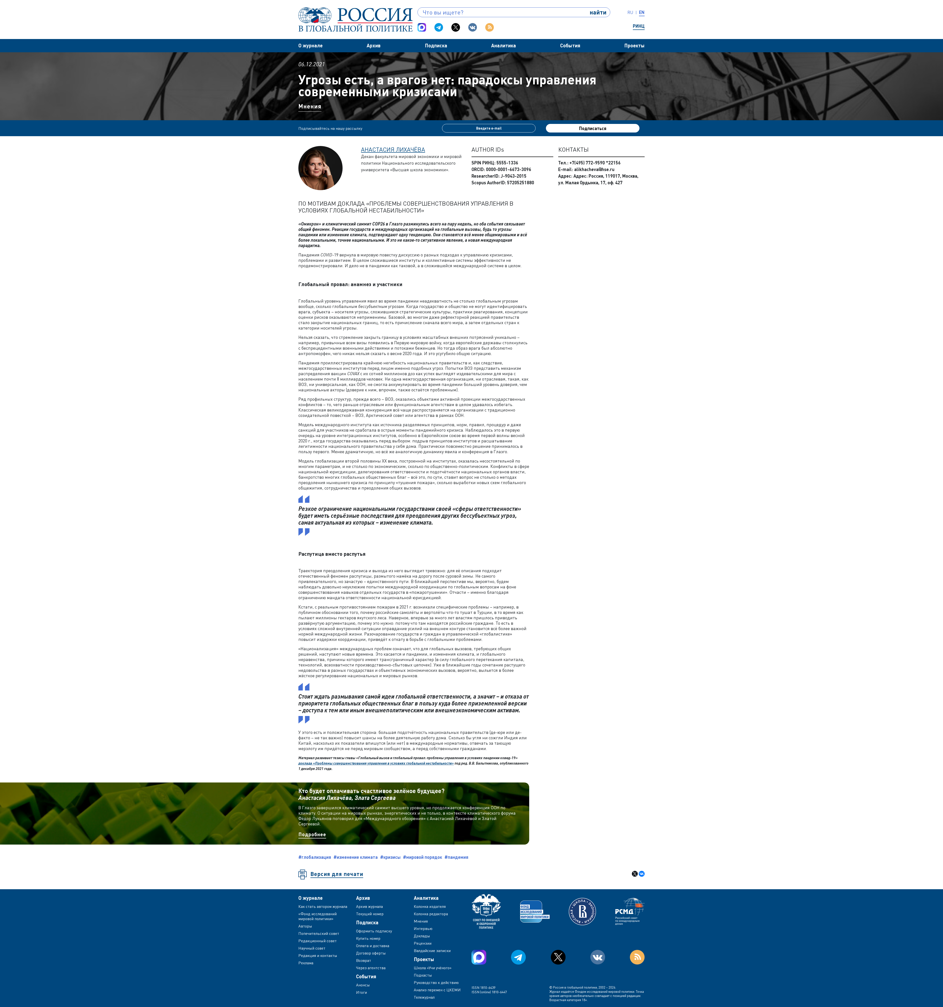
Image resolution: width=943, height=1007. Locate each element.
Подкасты (423, 975)
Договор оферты (371, 953)
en (642, 12)
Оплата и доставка (372, 945)
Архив (374, 45)
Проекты (634, 45)
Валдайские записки (432, 950)
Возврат (363, 960)
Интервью (423, 928)
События (570, 45)
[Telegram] (438, 27)
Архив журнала (369, 906)
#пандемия (456, 857)
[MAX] (421, 27)
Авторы (305, 926)
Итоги (361, 992)
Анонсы (363, 984)
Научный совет (311, 948)
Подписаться (592, 128)
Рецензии (422, 943)
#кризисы (390, 857)
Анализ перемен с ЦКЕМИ (437, 989)
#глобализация (314, 857)
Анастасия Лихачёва (393, 149)
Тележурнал (424, 997)
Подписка (436, 45)
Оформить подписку (374, 930)
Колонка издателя (430, 906)
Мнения (309, 106)
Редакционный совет (317, 940)
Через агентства (371, 967)
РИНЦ (639, 26)
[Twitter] (455, 27)
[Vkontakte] (472, 27)
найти (598, 12)
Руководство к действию (436, 982)
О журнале (310, 45)
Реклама (305, 962)
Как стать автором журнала (322, 906)
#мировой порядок (422, 857)
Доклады (422, 935)
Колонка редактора (431, 913)
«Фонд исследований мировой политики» (317, 916)
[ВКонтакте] (642, 874)
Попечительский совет (318, 933)
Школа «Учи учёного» (433, 967)
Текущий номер (370, 913)
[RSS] (489, 27)
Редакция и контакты (317, 955)
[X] (635, 874)
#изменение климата (355, 857)
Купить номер (368, 938)
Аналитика (503, 45)
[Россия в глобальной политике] (355, 19)
